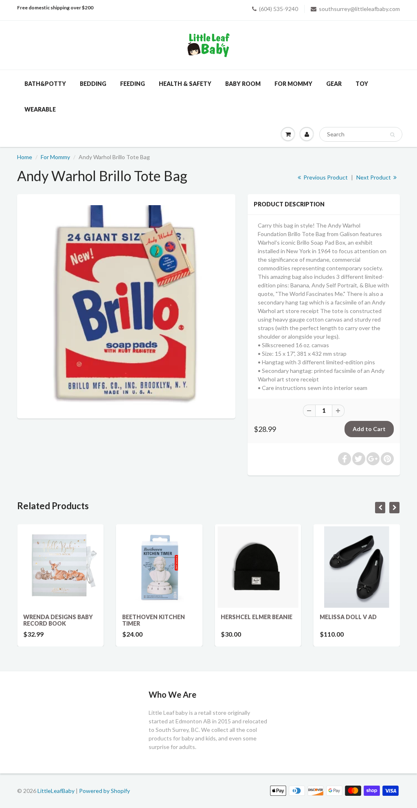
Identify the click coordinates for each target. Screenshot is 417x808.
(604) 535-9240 (278, 8)
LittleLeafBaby (56, 790)
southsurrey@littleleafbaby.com (359, 8)
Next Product (374, 177)
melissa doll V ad (348, 616)
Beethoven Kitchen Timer (153, 620)
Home (24, 156)
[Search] (392, 134)
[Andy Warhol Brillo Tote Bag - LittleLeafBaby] (126, 305)
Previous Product (325, 177)
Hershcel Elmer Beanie (256, 616)
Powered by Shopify (104, 790)
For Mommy (55, 156)
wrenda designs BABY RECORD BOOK (58, 620)
